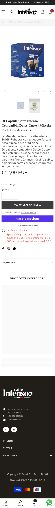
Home (4, 22)
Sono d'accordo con (12, 212)
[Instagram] (14, 429)
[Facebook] (3, 248)
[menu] (3, 12)
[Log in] (43, 12)
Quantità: (5, 190)
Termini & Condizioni (28, 212)
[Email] (8, 248)
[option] (27, 60)
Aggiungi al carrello (27, 204)
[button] (45, 91)
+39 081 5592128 (15, 416)
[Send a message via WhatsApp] (49, 502)
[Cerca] (12, 12)
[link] (27, 360)
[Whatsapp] (14, 248)
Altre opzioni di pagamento (27, 225)
